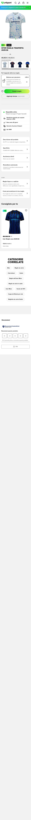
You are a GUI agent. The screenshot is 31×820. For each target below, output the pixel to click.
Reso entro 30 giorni (12, 122)
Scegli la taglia (16, 91)
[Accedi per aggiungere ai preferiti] (2, 91)
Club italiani (11, 273)
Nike (8, 268)
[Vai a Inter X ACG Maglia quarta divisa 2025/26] (27, 64)
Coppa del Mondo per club (15, 294)
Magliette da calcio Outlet (15, 299)
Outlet (21, 273)
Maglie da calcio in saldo (15, 283)
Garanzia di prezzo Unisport (14, 126)
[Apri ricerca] (15, 3)
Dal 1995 (9, 129)
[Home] (6, 3)
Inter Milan (9, 289)
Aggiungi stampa (15, 96)
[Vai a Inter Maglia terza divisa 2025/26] (12, 64)
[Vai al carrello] (23, 3)
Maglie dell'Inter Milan (15, 278)
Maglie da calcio (19, 268)
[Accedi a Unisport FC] (19, 3)
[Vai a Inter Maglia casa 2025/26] (20, 64)
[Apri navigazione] (27, 3)
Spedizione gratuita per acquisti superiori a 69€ (15, 118)
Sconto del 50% (21, 289)
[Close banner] (29, 8)
